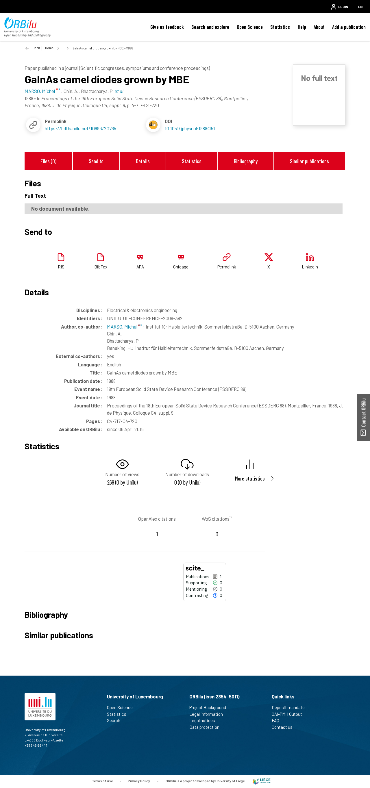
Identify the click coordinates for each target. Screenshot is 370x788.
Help (302, 27)
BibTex (100, 266)
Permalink (226, 266)
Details (143, 161)
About (319, 27)
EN (360, 7)
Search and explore (210, 27)
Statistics (280, 27)
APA (140, 266)
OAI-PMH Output (287, 714)
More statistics (250, 478)
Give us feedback (167, 27)
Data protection (204, 727)
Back (36, 48)
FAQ (275, 720)
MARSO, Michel (122, 326)
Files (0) (48, 161)
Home (49, 48)
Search (113, 720)
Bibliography (246, 161)
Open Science (250, 27)
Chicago (180, 266)
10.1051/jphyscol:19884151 (190, 128)
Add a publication (349, 27)
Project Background (207, 707)
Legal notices (202, 720)
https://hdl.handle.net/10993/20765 (80, 128)
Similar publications (309, 161)
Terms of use (102, 781)
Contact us (282, 727)
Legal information (206, 714)
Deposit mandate (288, 707)
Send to (96, 161)
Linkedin (310, 266)
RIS (61, 266)
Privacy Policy (139, 781)
